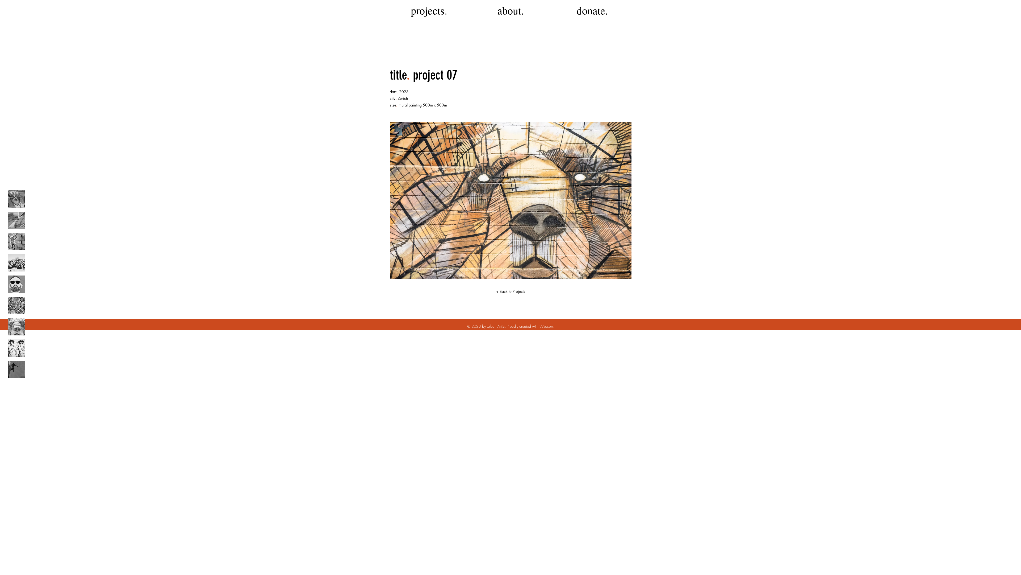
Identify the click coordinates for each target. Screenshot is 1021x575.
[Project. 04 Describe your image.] (16, 263)
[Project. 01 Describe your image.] (16, 199)
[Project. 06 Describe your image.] (16, 305)
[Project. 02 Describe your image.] (16, 220)
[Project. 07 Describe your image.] (16, 326)
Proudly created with (523, 326)
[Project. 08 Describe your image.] (16, 348)
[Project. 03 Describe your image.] (16, 241)
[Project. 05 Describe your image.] (16, 284)
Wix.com (546, 326)
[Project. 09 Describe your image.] (16, 369)
